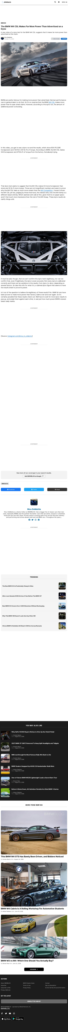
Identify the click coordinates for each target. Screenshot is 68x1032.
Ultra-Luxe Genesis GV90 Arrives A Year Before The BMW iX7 (22, 596)
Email (58, 489)
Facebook (11, 489)
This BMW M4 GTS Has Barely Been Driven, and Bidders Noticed (32, 856)
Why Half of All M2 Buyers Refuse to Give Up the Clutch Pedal (33, 732)
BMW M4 (3, 23)
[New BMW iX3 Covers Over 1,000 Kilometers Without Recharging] (62, 603)
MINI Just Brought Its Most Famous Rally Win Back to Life (31, 755)
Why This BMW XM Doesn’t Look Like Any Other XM (19, 616)
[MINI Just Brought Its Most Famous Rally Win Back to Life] (5, 755)
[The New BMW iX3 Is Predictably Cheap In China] (62, 583)
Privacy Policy (27, 987)
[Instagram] (35, 520)
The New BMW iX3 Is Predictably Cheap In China (17, 586)
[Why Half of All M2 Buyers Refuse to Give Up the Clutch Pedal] (5, 732)
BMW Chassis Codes (28, 983)
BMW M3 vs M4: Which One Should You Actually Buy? (27, 960)
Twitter (35, 489)
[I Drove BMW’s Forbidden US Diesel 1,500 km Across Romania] (62, 623)
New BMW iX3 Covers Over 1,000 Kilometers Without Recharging (23, 606)
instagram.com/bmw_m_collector (20, 336)
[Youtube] (10, 1014)
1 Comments (63, 38)
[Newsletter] (58, 2)
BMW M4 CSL (5, 483)
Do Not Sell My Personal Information (55, 987)
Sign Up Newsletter (50, 985)
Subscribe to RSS (5, 987)
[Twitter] (32, 520)
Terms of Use (27, 985)
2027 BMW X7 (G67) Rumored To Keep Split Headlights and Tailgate (35, 743)
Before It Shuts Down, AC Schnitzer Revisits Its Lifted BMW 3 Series (35, 789)
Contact (47, 983)
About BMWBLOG (6, 983)
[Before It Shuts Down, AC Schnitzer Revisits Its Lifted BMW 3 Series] (5, 789)
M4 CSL (51, 102)
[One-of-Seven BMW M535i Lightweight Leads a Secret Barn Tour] (5, 778)
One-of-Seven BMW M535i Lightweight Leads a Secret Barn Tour (34, 778)
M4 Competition (47, 190)
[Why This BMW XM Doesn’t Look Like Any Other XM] (62, 613)
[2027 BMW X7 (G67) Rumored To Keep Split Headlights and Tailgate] (5, 743)
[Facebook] (29, 520)
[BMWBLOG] (34, 1009)
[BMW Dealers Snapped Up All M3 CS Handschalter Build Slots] (5, 766)
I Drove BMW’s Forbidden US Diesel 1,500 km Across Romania (22, 626)
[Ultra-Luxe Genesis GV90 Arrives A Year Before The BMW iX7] (62, 593)
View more (33, 969)
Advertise (3, 985)
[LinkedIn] (39, 520)
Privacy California (5, 990)
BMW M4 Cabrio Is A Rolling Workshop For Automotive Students (32, 908)
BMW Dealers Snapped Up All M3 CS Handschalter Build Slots (33, 766)
